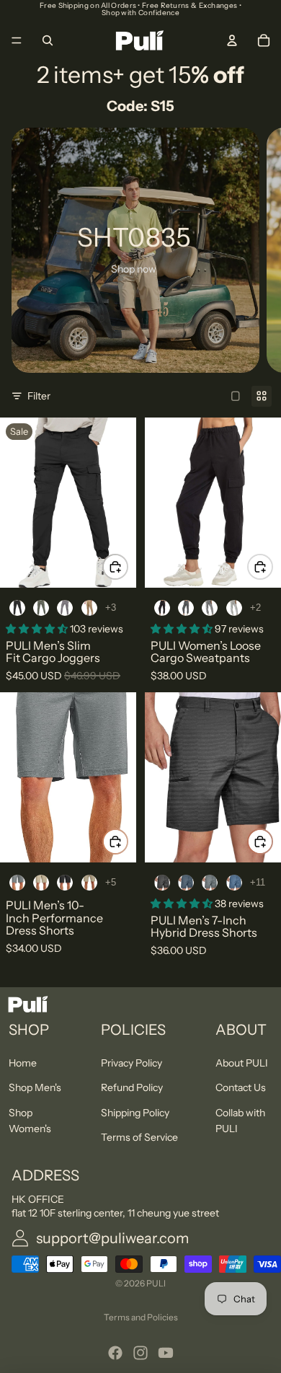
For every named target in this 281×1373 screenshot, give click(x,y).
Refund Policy (132, 1087)
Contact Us (240, 1087)
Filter (38, 395)
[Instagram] (140, 1352)
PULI (156, 1283)
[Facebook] (115, 1352)
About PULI (241, 1062)
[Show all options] (110, 607)
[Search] (47, 40)
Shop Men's (35, 1087)
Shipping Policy (135, 1112)
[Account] (232, 40)
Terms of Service (139, 1137)
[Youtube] (165, 1352)
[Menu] (16, 40)
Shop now (133, 268)
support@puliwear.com (112, 1238)
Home (23, 1062)
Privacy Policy (131, 1062)
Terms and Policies (141, 1317)
